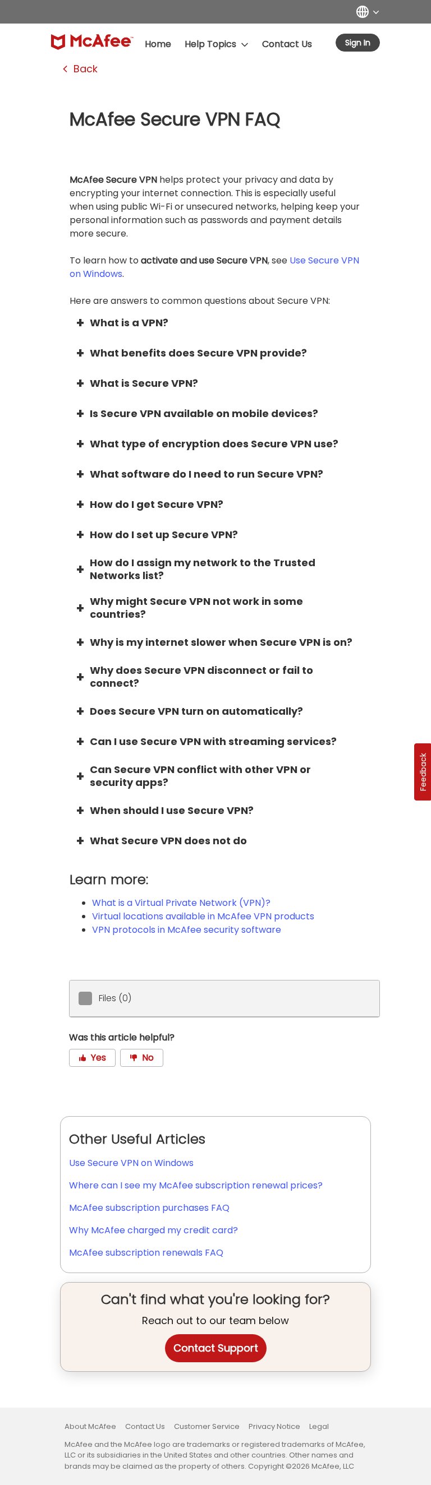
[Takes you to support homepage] (92, 42)
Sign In (357, 42)
